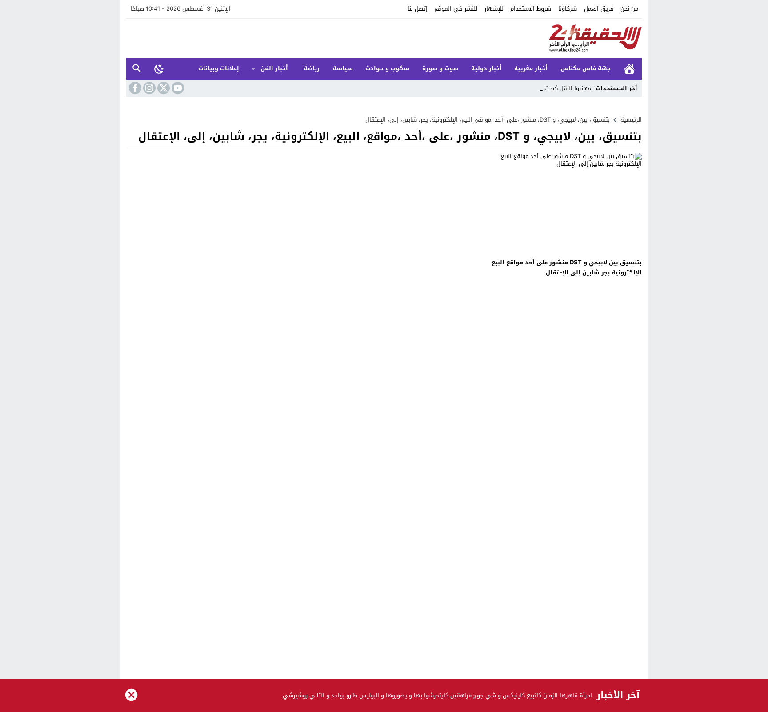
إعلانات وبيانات (218, 68)
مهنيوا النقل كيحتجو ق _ (560, 88)
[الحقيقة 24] (384, 38)
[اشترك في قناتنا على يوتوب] (177, 88)
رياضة (312, 68)
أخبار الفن (274, 68)
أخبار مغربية (531, 68)
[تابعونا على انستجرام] (148, 88)
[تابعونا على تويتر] (163, 88)
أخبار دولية (486, 68)
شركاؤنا (567, 8)
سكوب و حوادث (387, 68)
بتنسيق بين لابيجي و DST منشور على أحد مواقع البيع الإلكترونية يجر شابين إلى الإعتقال (567, 267)
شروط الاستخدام (530, 8)
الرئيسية (629, 68)
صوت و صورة (440, 68)
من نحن (629, 8)
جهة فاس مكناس (585, 68)
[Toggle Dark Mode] (159, 68)
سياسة (342, 68)
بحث (137, 69)
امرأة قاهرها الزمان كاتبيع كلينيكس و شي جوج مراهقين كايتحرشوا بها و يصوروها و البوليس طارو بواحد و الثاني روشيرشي (437, 695)
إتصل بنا (418, 8)
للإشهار (494, 8)
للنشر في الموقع (455, 8)
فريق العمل (599, 8)
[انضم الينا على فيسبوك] (134, 88)
